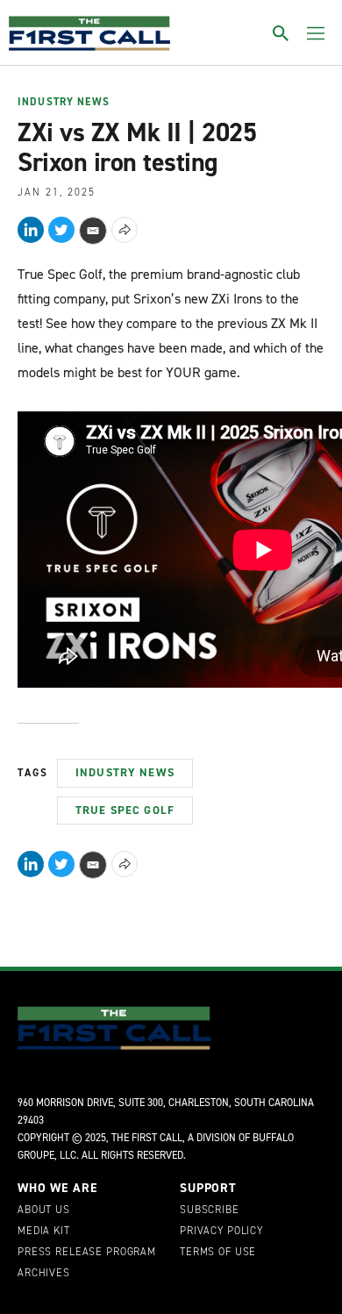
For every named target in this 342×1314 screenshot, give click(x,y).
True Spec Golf (125, 810)
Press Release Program (87, 1252)
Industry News (64, 102)
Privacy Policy (221, 1231)
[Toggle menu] (315, 33)
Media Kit (44, 1231)
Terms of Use (218, 1252)
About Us (44, 1210)
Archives (44, 1274)
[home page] (89, 33)
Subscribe (209, 1210)
